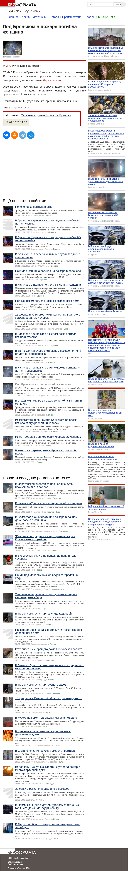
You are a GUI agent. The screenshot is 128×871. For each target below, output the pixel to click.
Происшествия (71, 17)
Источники (39, 17)
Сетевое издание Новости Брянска (46, 115)
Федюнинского (52, 80)
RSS (28, 868)
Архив (26, 17)
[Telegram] (22, 135)
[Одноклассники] (14, 135)
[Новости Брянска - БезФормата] (18, 4)
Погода (54, 17)
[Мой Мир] (30, 135)
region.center (14, 57)
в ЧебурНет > (107, 17)
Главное (13, 17)
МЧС (8, 65)
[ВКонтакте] (6, 135)
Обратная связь (15, 862)
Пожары (89, 17)
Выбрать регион (15, 864)
